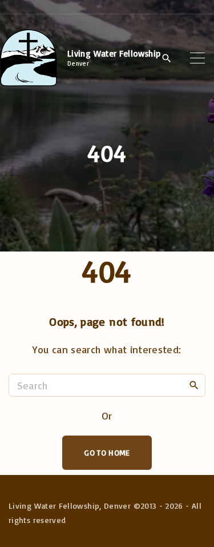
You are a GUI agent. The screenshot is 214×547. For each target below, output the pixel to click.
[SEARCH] (194, 385)
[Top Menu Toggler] (198, 57)
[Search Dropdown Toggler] (166, 58)
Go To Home (107, 452)
